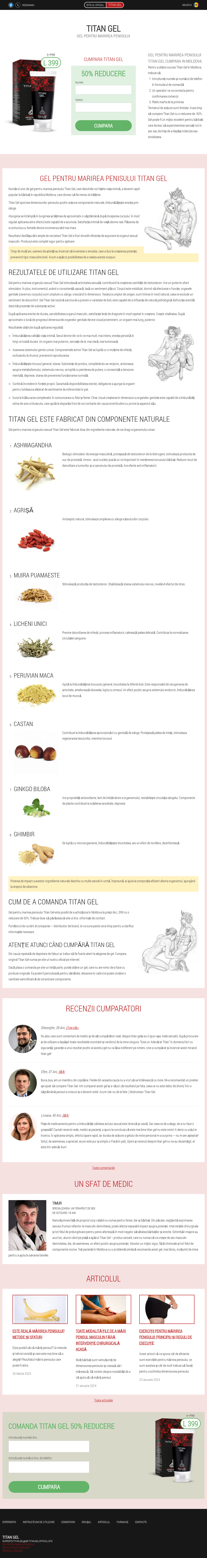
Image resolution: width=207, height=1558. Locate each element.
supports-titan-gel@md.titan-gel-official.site (27, 1541)
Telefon (79, 100)
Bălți (61, 1071)
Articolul (104, 1522)
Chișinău (72, 1027)
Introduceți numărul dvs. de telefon (30, 1458)
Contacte (141, 1522)
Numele (79, 82)
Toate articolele (103, 1400)
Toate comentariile (103, 1168)
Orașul (86, 1522)
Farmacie (122, 1522)
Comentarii (68, 1522)
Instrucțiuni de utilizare (39, 1522)
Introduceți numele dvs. (22, 1437)
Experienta (9, 1522)
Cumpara (103, 125)
